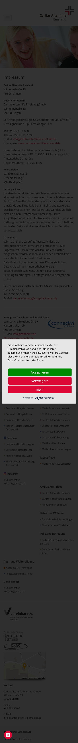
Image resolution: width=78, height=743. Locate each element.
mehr (40, 389)
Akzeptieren (40, 372)
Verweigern (40, 381)
